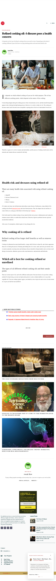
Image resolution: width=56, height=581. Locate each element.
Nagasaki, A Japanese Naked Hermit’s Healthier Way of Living (26, 319)
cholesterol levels (16, 208)
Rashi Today (7, 559)
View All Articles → (24, 480)
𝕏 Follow (9, 53)
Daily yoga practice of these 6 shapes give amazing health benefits (27, 315)
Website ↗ (34, 480)
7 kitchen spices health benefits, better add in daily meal (24, 312)
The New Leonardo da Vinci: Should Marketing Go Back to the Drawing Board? (45, 529)
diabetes (33, 211)
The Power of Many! (41, 519)
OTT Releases (7, 564)
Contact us (25, 573)
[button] (47, 23)
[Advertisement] (28, 10)
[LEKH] (3, 23)
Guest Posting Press (8, 562)
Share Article (49, 336)
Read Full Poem (33, 574)
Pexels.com (44, 147)
